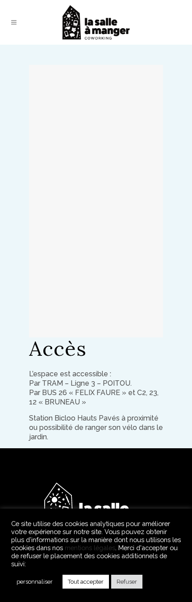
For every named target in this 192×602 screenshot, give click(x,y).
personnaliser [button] (35, 581)
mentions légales (90, 547)
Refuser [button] (127, 581)
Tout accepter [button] (86, 581)
